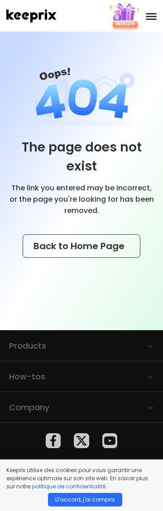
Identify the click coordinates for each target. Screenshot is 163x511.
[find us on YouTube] (109, 440)
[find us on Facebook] (53, 440)
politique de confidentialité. (69, 486)
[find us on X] (81, 440)
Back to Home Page (80, 246)
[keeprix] (31, 16)
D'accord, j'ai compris (85, 499)
